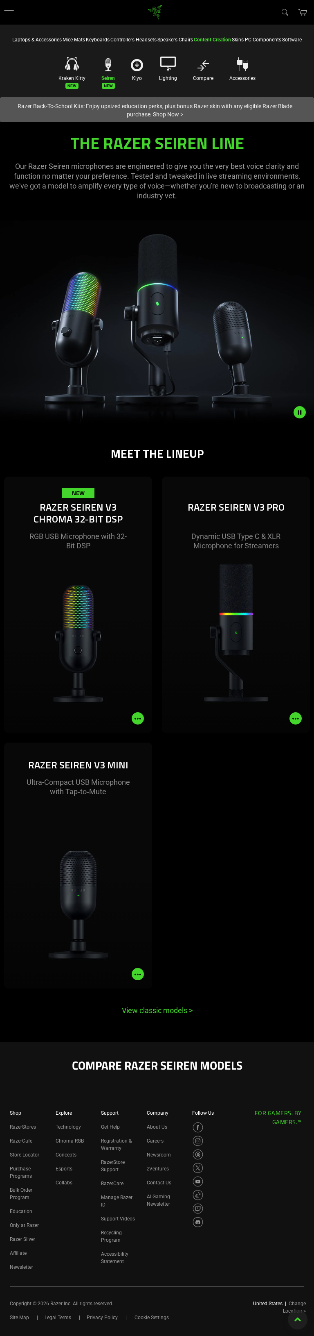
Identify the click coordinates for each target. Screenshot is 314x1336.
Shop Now (168, 114)
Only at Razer (24, 1225)
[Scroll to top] (297, 1319)
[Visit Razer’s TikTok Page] (198, 1195)
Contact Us (159, 1183)
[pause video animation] (304, 412)
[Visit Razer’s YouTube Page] (198, 1181)
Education (21, 1211)
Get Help (110, 1127)
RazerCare (112, 1183)
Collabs (64, 1183)
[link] (155, 12)
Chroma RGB (70, 1141)
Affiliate (18, 1253)
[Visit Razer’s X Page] (198, 1168)
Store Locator (24, 1155)
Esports (64, 1169)
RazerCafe (21, 1141)
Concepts (66, 1155)
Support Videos (118, 1219)
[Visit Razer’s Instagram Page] (198, 1141)
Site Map (19, 1317)
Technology (68, 1127)
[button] (9, 12)
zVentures (158, 1169)
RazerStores (23, 1127)
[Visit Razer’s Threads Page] (198, 1154)
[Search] (284, 12)
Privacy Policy (102, 1317)
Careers (155, 1141)
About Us (157, 1127)
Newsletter (21, 1267)
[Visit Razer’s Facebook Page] (198, 1127)
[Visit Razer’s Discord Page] (198, 1222)
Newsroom (159, 1155)
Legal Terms (58, 1317)
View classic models (157, 1010)
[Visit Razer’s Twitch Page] (198, 1208)
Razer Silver (22, 1239)
